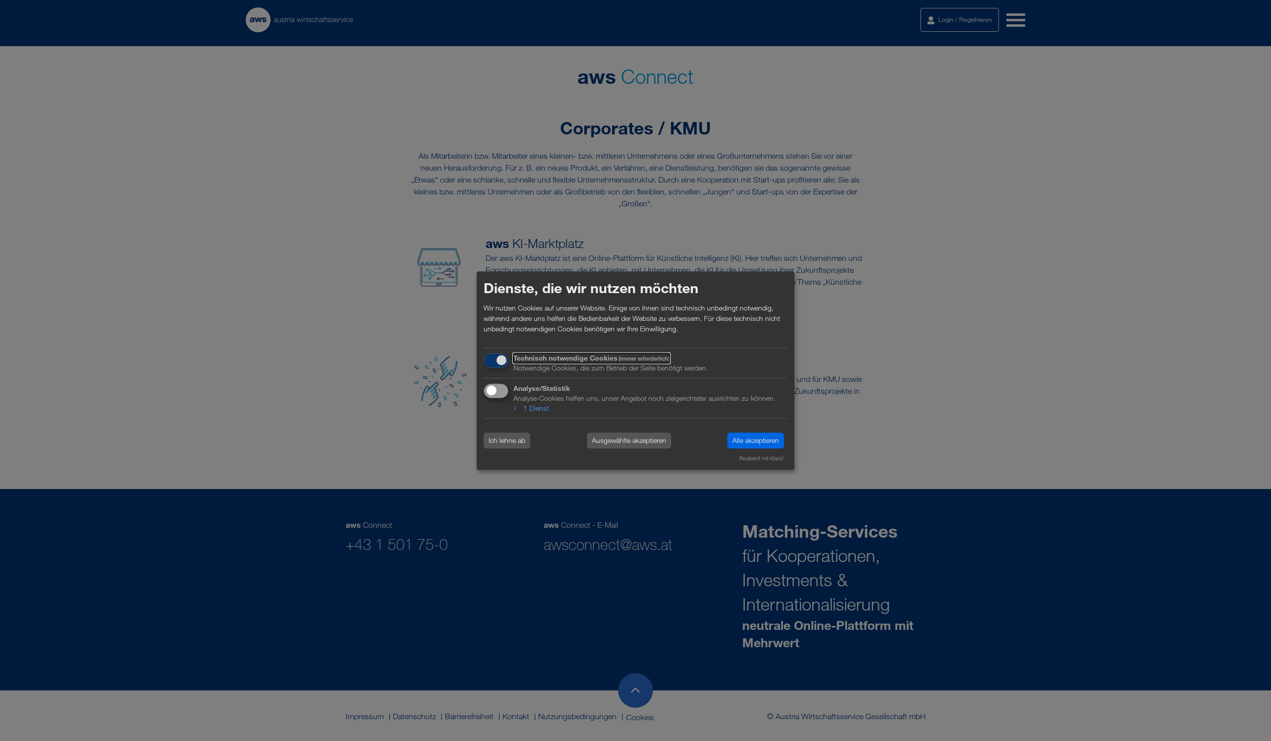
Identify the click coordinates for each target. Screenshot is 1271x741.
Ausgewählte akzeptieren (629, 440)
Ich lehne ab (507, 440)
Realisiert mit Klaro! (761, 458)
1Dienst (531, 408)
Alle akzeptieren (755, 440)
